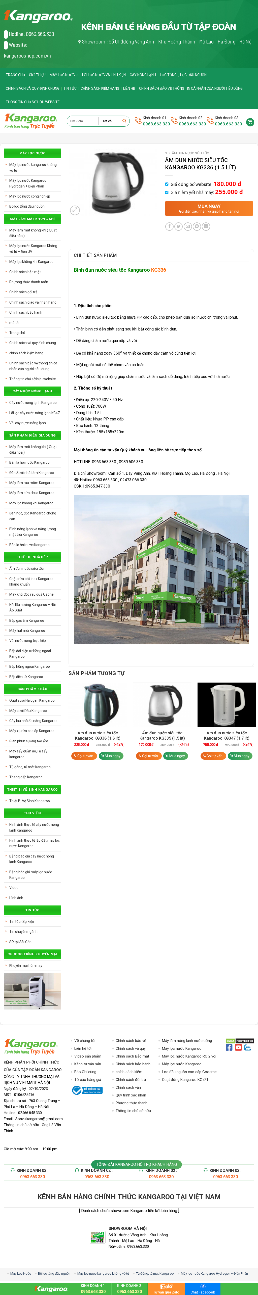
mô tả (14, 323)
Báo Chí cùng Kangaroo (85, 1072)
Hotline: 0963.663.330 (31, 33)
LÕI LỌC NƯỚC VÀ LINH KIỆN (104, 75)
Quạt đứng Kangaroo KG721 (185, 1079)
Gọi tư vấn (85, 756)
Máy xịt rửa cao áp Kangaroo (31, 731)
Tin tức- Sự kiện (21, 922)
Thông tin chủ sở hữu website (33, 102)
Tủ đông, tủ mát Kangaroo (30, 767)
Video (13, 888)
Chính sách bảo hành (25, 312)
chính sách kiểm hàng (100, 88)
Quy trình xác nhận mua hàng (131, 1095)
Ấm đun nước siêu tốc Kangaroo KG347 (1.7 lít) (226, 736)
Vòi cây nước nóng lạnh (27, 423)
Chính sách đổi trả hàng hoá (131, 1080)
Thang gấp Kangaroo (26, 777)
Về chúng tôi (84, 1040)
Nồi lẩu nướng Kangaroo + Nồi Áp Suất (32, 607)
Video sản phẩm (87, 1056)
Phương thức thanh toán (28, 282)
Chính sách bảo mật (25, 272)
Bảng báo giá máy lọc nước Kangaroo (30, 875)
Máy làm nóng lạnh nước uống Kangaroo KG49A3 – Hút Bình (187, 1041)
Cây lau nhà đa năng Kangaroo (33, 721)
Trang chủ (15, 75)
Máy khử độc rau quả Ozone (31, 594)
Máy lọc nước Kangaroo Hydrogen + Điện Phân (27, 183)
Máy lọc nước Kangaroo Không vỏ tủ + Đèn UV (33, 248)
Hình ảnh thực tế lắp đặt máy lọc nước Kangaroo (34, 843)
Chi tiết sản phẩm (95, 255)
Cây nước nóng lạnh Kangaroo (33, 403)
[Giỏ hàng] (250, 122)
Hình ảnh (16, 898)
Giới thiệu (37, 75)
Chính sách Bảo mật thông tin (132, 1056)
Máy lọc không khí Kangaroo (31, 262)
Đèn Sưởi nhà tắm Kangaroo (31, 473)
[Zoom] (75, 210)
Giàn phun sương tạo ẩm (28, 741)
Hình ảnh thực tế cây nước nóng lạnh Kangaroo (34, 827)
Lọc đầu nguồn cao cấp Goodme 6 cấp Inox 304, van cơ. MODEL (189, 1072)
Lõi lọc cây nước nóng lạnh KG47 (34, 413)
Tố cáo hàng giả (87, 1079)
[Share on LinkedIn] (206, 226)
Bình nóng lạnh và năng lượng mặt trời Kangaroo (32, 532)
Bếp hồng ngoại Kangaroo (29, 666)
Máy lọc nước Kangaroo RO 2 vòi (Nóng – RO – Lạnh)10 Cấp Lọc (189, 1056)
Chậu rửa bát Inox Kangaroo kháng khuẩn (31, 581)
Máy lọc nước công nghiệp (29, 196)
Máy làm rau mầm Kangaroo (31, 483)
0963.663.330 (156, 123)
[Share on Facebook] (169, 226)
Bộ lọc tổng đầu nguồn (27, 206)
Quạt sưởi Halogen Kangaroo (32, 700)
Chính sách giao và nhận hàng (32, 302)
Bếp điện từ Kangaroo (26, 677)
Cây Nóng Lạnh (143, 75)
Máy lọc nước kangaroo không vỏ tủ (33, 167)
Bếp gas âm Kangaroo (26, 620)
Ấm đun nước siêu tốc (26, 568)
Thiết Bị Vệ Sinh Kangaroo (29, 801)
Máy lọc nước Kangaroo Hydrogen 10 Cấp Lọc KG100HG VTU (188, 1064)
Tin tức (70, 88)
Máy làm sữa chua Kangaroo (31, 493)
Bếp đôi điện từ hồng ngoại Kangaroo (30, 653)
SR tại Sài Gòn (20, 942)
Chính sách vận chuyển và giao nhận (132, 1087)
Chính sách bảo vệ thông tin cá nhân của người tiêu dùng (191, 88)
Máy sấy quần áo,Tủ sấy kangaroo (28, 754)
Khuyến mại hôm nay (25, 966)
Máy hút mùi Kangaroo (27, 631)
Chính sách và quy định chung (32, 88)
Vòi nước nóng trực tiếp (27, 641)
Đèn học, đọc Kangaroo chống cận (32, 516)
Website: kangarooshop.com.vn (27, 50)
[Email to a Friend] (188, 226)
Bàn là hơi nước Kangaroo (29, 462)
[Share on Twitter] (178, 226)
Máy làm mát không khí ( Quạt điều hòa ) (33, 233)
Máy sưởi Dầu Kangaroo (28, 711)
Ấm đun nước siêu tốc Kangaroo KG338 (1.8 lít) (97, 736)
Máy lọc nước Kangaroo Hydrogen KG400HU (182, 1048)
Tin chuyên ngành (23, 932)
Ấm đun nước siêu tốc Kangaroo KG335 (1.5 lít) (162, 736)
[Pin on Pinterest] (197, 226)
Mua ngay (112, 756)
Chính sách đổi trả (23, 292)
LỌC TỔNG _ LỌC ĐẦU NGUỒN (183, 75)
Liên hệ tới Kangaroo (82, 1048)
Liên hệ (129, 88)
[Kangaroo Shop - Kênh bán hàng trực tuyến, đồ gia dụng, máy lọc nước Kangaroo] (31, 121)
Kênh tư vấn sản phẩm (87, 1064)
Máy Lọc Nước (62, 75)
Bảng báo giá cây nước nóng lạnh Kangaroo (31, 859)
